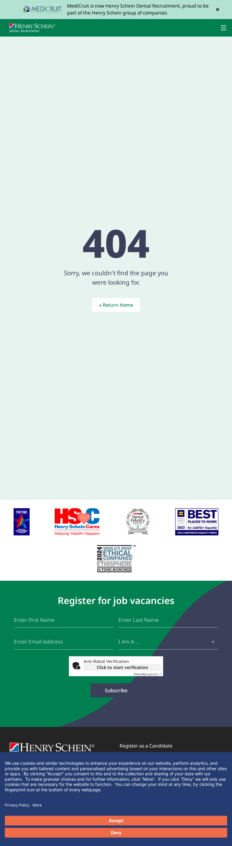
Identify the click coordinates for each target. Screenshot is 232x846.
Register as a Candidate (146, 745)
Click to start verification (122, 667)
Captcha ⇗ (147, 674)
